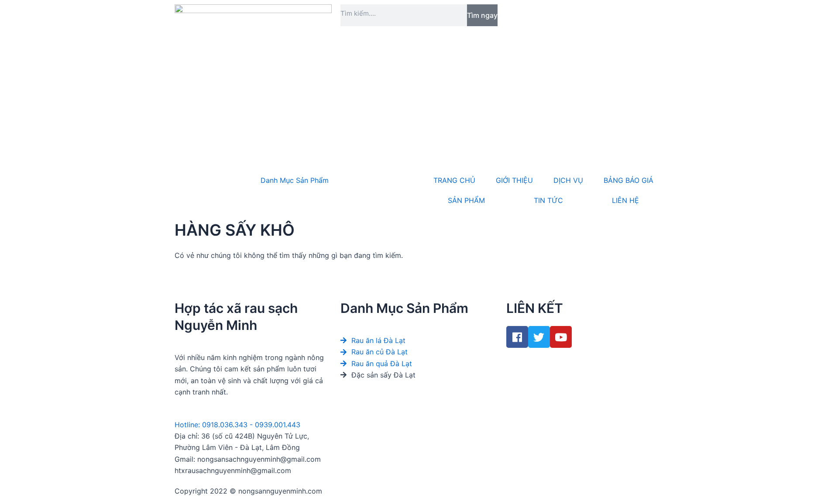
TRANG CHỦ (454, 180)
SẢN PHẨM (466, 200)
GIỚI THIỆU (514, 180)
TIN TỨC (548, 200)
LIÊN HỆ (625, 200)
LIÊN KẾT (534, 308)
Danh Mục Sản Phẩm (295, 180)
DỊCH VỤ (568, 180)
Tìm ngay (482, 15)
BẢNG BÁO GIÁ (628, 180)
